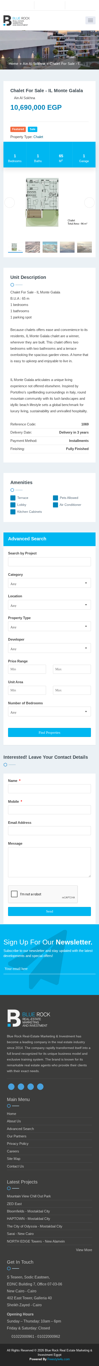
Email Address (20, 823)
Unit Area (15, 682)
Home (11, 1114)
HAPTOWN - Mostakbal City (28, 1219)
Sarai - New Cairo (20, 1234)
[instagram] (40, 1086)
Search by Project (22, 553)
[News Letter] (94, 969)
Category (15, 574)
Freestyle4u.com (58, 1359)
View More (84, 1250)
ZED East (14, 1204)
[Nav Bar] (90, 20)
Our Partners (16, 1136)
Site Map (13, 1159)
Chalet (38, 137)
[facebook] (11, 1086)
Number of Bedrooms (25, 703)
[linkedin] (30, 1086)
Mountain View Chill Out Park (29, 1196)
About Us (14, 1121)
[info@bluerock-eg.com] (49, 5)
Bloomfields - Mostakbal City (28, 1211)
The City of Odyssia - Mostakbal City (34, 1226)
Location (15, 596)
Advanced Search (20, 1129)
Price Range (18, 661)
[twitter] (21, 1086)
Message (15, 843)
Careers (13, 1151)
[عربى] (80, 6)
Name (14, 781)
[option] (49, 202)
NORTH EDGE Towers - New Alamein (36, 1241)
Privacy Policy (18, 1144)
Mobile (15, 801)
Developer (16, 639)
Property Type (19, 618)
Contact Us (15, 1166)
